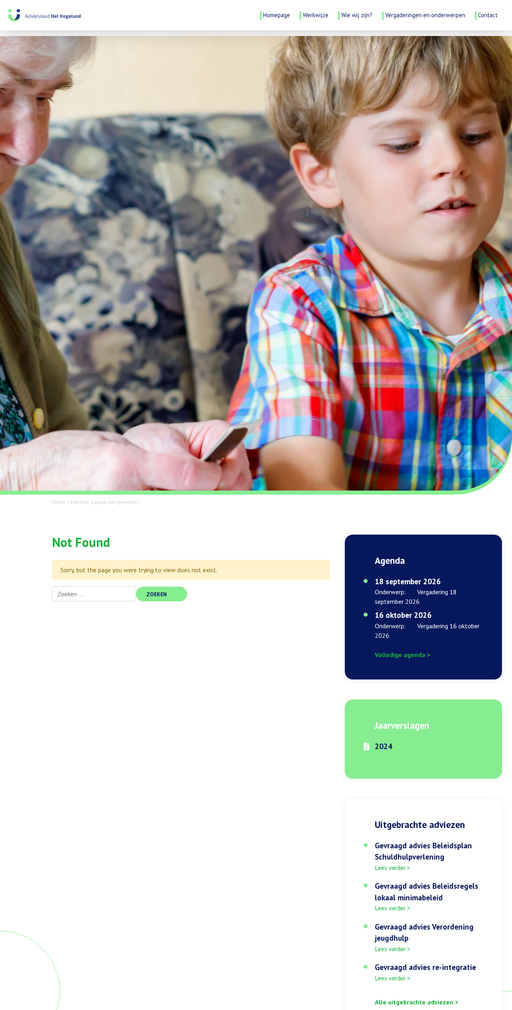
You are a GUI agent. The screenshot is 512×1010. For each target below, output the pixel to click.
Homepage (276, 15)
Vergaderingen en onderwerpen (425, 15)
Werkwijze (315, 15)
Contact (488, 15)
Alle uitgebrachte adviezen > (416, 1002)
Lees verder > (392, 868)
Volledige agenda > (402, 655)
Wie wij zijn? (356, 15)
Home (58, 502)
